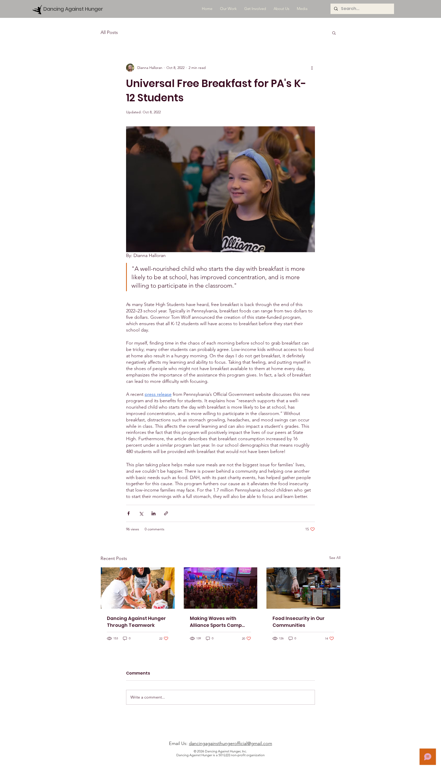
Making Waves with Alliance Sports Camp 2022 (216, 622)
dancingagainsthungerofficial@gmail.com (230, 743)
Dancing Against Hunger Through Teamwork (136, 621)
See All (334, 557)
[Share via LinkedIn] (153, 513)
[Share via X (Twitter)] (141, 513)
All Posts (109, 32)
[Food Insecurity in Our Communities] (303, 588)
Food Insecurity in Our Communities (299, 621)
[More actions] (312, 68)
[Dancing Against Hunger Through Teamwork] (138, 588)
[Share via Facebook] (128, 513)
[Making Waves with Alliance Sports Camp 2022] (221, 588)
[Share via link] (166, 513)
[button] (334, 33)
